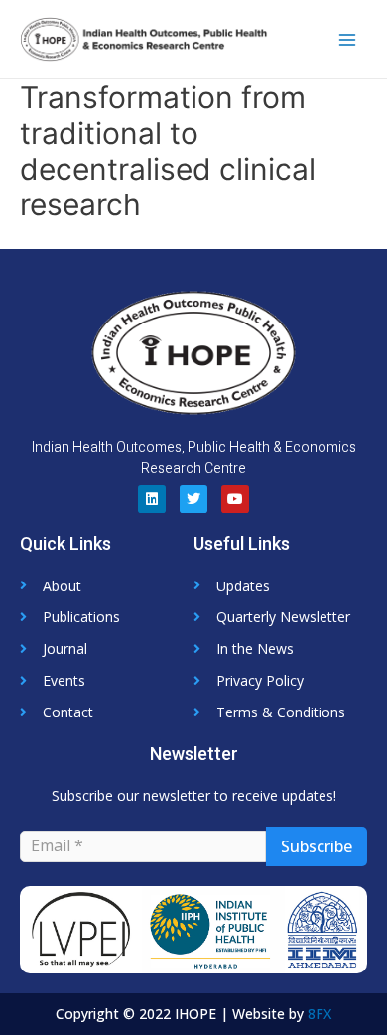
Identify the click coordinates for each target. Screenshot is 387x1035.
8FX (319, 1013)
